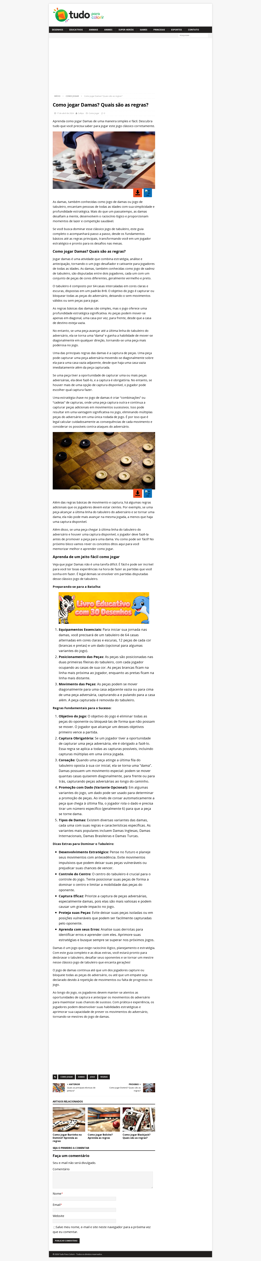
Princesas (159, 29)
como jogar (66, 1077)
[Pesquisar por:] (193, 35)
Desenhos (57, 29)
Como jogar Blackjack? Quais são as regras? (136, 1136)
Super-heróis (126, 29)
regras (104, 1077)
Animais (93, 29)
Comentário (61, 1169)
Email (56, 1205)
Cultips (81, 113)
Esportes (176, 29)
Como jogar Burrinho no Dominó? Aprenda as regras (67, 1138)
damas (81, 1077)
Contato (193, 29)
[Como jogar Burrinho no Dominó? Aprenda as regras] (69, 1119)
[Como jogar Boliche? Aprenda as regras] (104, 1119)
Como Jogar (94, 113)
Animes (108, 29)
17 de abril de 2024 (65, 113)
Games (143, 29)
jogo (92, 1077)
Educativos (76, 29)
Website (58, 1216)
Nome (57, 1194)
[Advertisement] (79, 67)
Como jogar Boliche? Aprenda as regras (100, 1136)
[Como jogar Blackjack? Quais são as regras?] (139, 1119)
